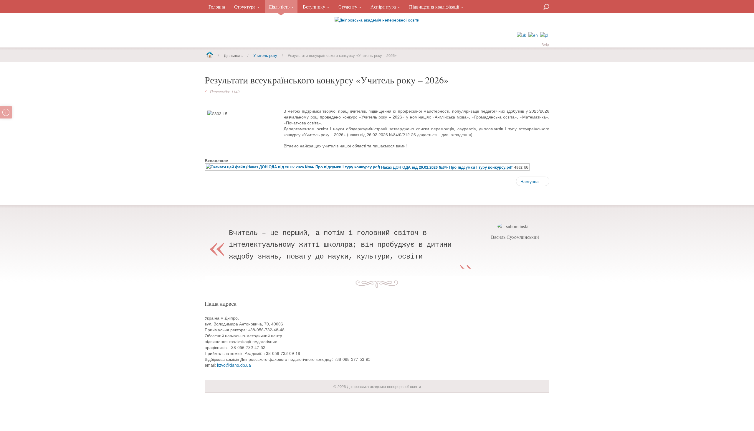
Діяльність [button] (280, 7)
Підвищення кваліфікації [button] (434, 7)
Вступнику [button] (314, 7)
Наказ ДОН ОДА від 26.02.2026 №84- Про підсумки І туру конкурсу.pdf (446, 167)
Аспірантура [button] (384, 7)
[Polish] (544, 34)
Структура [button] (245, 7)
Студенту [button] (348, 7)
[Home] (209, 55)
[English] (533, 34)
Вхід (545, 44)
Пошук (525, 6)
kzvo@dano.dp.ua (234, 365)
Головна (217, 7)
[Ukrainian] (521, 34)
